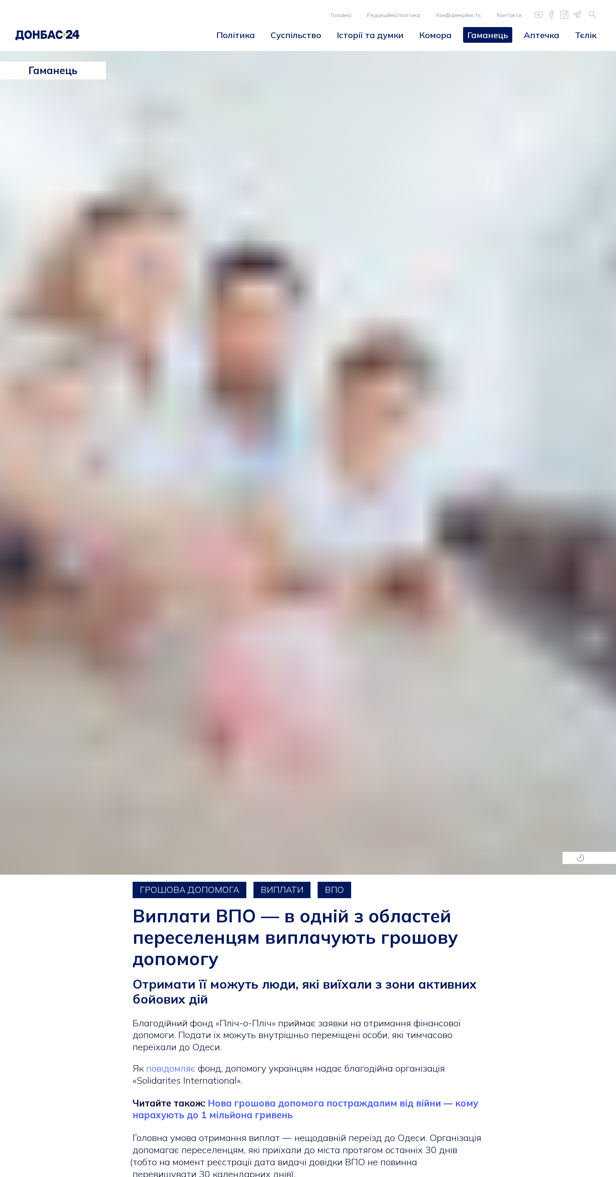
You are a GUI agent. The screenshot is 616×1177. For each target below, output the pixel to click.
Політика (235, 35)
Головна (340, 15)
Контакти (509, 15)
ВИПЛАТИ (282, 889)
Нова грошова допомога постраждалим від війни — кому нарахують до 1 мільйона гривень (305, 1109)
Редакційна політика (393, 15)
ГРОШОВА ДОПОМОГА (189, 889)
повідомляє (170, 1068)
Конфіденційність (458, 15)
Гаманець (487, 35)
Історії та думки (370, 35)
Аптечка (541, 35)
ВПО (334, 889)
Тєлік (585, 35)
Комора (435, 35)
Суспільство (296, 35)
